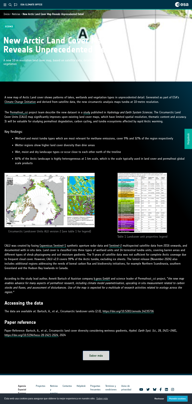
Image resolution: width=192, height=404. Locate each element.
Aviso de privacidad (126, 388)
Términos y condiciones (111, 388)
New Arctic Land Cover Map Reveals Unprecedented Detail (53, 14)
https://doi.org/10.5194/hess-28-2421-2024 (31, 335)
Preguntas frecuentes (95, 388)
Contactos (67, 386)
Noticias (16, 14)
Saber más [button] (102, 398)
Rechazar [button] (159, 398)
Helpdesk (81, 386)
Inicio (7, 14)
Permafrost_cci (19, 112)
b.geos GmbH (102, 278)
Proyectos (40, 386)
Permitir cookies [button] (177, 398)
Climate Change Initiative (20, 102)
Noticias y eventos (54, 390)
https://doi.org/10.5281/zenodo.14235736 (128, 311)
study (86, 112)
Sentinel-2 (115, 245)
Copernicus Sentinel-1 (53, 245)
